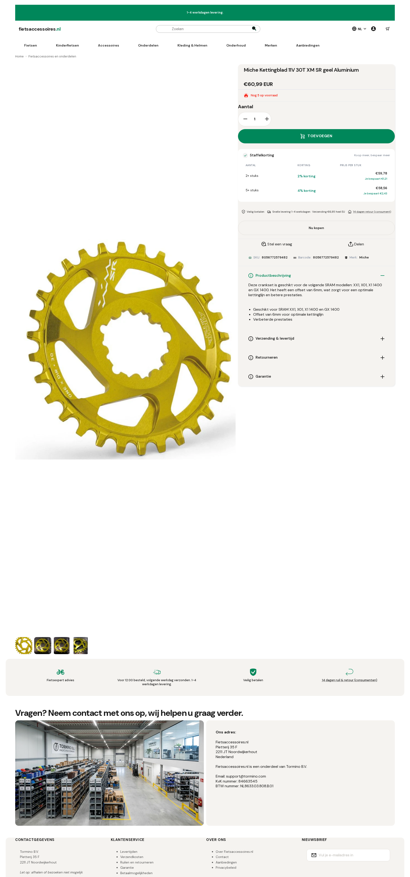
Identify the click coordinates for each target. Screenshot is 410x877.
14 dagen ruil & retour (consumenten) (349, 680)
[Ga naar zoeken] (254, 29)
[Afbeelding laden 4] (80, 645)
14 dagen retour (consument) (372, 211)
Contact (222, 857)
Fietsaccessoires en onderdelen (52, 56)
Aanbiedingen (226, 862)
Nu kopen (316, 228)
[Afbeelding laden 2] (42, 645)
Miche (364, 257)
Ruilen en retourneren (137, 862)
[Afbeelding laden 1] (23, 645)
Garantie (127, 867)
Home (19, 56)
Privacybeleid (226, 867)
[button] (388, 29)
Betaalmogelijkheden (136, 873)
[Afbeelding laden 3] (61, 645)
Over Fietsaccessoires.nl (234, 851)
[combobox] (208, 29)
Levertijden (128, 851)
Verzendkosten (131, 857)
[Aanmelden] (383, 855)
